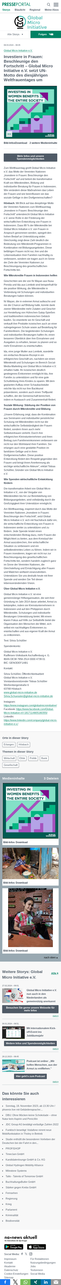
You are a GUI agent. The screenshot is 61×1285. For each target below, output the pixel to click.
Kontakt (8, 1262)
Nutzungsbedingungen (43, 1262)
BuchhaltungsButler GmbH (20, 1182)
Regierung (11, 1198)
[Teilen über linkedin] (46, 1282)
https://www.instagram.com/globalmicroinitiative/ (30, 705)
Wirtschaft (9, 758)
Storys (6, 9)
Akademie (9, 1266)
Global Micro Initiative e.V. (18, 50)
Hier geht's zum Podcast (30, 1076)
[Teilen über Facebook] (5, 1282)
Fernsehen (12, 1193)
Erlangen (9, 744)
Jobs (33, 1266)
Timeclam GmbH (15, 1154)
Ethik (22, 758)
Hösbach (24, 744)
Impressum (10, 1259)
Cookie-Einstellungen (16, 1273)
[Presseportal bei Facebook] (21, 1254)
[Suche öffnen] (48, 4)
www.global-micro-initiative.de (20, 692)
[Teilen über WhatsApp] (25, 1282)
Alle (54, 973)
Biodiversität (12, 1221)
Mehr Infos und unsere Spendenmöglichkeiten (30, 157)
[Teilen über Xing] (35, 1282)
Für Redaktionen (39, 1259)
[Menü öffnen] (56, 4)
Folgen (42, 34)
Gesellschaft (11, 765)
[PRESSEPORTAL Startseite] (16, 4)
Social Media (37, 1273)
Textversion (36, 1270)
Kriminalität (12, 1215)
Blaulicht (20, 9)
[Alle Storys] (30, 28)
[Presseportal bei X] (25, 1254)
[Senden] (56, 1282)
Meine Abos (52, 9)
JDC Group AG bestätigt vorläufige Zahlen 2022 (32, 1124)
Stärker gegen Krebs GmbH (21, 1187)
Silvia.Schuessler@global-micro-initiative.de (28, 696)
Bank (44, 758)
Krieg (9, 1204)
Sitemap (8, 1277)
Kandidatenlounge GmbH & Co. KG (25, 1159)
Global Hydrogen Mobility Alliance (24, 1165)
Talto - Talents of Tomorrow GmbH (24, 1176)
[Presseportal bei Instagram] (29, 1253)
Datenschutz (11, 1270)
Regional (35, 9)
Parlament (11, 1209)
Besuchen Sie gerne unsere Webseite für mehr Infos (30, 1009)
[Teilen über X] (15, 1282)
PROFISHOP (13, 1148)
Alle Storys (13, 34)
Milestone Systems (16, 1170)
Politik (33, 758)
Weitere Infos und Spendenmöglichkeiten (30, 1043)
